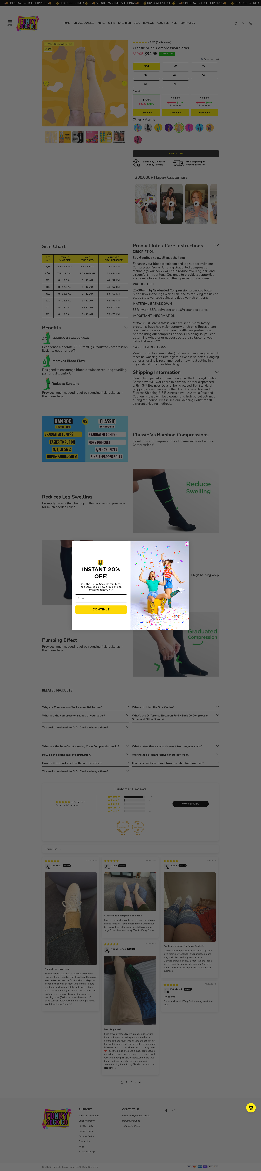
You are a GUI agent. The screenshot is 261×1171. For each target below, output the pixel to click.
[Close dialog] (186, 544)
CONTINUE (101, 609)
